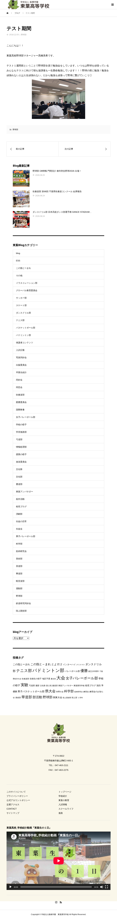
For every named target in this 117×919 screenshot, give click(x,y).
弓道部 (19, 439)
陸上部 (74, 698)
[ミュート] (101, 886)
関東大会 (57, 697)
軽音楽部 (20, 581)
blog (18, 253)
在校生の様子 (36, 679)
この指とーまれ (21, 664)
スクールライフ (65, 809)
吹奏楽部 (20, 395)
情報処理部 (21, 447)
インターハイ (69, 664)
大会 (60, 677)
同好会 (19, 380)
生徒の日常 (21, 521)
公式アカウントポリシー (18, 800)
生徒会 (19, 529)
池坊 (98, 685)
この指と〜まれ (23, 268)
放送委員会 (21, 462)
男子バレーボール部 (25, 536)
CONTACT (12, 809)
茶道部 (19, 566)
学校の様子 (21, 424)
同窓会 (19, 387)
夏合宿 (53, 679)
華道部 (19, 573)
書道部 (19, 484)
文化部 (19, 476)
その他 (19, 275)
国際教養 (20, 409)
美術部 (19, 558)
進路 (60, 813)
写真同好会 (21, 357)
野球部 (24, 35)
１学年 (80, 698)
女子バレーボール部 (25, 417)
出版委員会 (21, 365)
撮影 (37, 685)
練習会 (86, 692)
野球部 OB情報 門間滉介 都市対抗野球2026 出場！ (57, 171)
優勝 (84, 671)
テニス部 (20, 320)
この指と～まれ (40, 664)
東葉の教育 (63, 800)
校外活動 (20, 499)
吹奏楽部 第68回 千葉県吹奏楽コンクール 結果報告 (57, 191)
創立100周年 (93, 671)
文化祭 (19, 469)
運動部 (19, 588)
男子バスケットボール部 (31, 691)
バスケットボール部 (25, 327)
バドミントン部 (23, 335)
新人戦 (49, 686)
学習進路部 (21, 432)
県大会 (50, 691)
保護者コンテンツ (24, 342)
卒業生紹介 (21, 372)
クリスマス (80, 665)
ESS (18, 260)
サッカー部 (21, 298)
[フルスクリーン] (106, 886)
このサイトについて (16, 792)
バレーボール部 (72, 671)
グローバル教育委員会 (26, 290)
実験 (24, 685)
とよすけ (56, 664)
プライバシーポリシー (17, 796)
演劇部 (19, 514)
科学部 (19, 544)
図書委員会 (21, 402)
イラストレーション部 (26, 283)
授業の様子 (21, 454)
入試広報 (20, 350)
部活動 (37, 697)
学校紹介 (62, 796)
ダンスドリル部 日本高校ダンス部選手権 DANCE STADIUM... (62, 212)
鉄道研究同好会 (23, 603)
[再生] (10, 886)
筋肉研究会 (21, 551)
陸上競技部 (21, 611)
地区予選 (46, 679)
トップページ (64, 792)
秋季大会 (60, 692)
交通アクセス (13, 804)
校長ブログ (21, 506)
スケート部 (21, 305)
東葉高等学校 (79, 686)
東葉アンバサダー (24, 491)
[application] (59, 861)
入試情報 (62, 804)
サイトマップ (13, 813)
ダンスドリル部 (23, 313)
